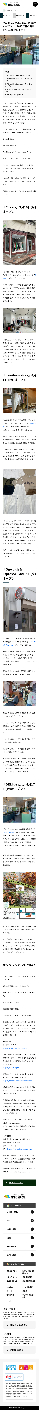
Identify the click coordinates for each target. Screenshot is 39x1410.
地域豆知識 (10, 1295)
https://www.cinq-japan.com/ (15, 1048)
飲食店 (25, 1291)
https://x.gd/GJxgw (11, 1067)
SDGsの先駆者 (28, 1287)
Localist (9, 1287)
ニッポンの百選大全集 (28, 1296)
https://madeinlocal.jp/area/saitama (18, 1080)
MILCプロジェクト (11, 1282)
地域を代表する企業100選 (28, 1272)
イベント (9, 1291)
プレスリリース (11, 1277)
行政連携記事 (27, 1277)
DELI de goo (9, 832)
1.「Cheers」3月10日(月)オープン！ (17, 75)
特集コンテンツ (11, 1271)
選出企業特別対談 (29, 1281)
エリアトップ (7, 16)
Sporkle (9, 1301)
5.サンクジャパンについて (14, 95)
